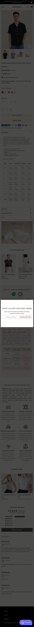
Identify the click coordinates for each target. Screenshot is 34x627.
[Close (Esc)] (31, 2)
